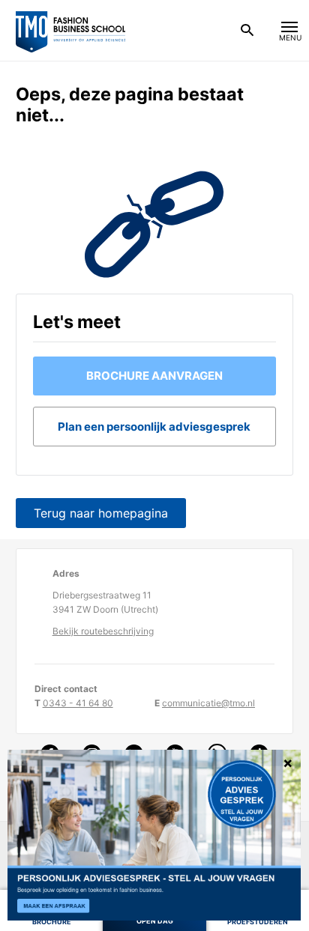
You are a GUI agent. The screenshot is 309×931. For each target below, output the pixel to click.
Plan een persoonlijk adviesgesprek (154, 426)
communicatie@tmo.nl (208, 703)
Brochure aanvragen (154, 376)
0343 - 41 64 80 (78, 703)
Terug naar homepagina (101, 513)
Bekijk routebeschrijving (103, 631)
